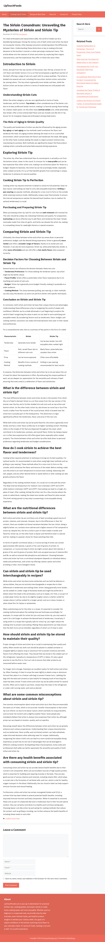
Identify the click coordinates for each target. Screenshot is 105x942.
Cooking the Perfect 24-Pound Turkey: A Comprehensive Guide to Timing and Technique (89, 103)
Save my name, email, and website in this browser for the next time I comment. (36, 878)
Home (4, 14)
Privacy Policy (77, 14)
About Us (52, 14)
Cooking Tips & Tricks (18, 14)
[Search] (99, 29)
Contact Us (64, 14)
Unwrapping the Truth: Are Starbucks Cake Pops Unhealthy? (87, 69)
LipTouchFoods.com (50, 938)
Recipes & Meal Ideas (37, 14)
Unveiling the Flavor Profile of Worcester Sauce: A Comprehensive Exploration (88, 93)
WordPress (71, 938)
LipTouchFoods (13, 5)
